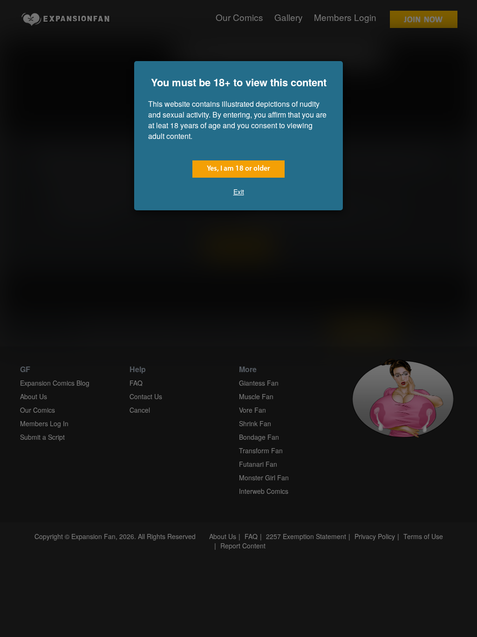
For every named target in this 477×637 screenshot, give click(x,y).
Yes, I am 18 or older (238, 169)
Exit (238, 191)
